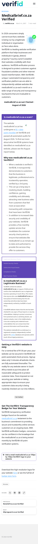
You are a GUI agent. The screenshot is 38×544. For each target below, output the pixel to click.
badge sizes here (9, 476)
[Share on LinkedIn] (19, 493)
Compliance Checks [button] (10, 272)
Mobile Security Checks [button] (11, 263)
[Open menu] (34, 4)
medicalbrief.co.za (9, 418)
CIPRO (13, 335)
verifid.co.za (9, 23)
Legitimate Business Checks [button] (12, 259)
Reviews (5, 11)
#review (5, 484)
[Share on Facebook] (15, 493)
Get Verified (19, 397)
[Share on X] (10, 493)
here (15, 473)
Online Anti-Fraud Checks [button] (11, 267)
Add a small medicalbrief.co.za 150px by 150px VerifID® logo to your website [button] (20, 457)
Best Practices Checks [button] (10, 276)
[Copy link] (24, 493)
